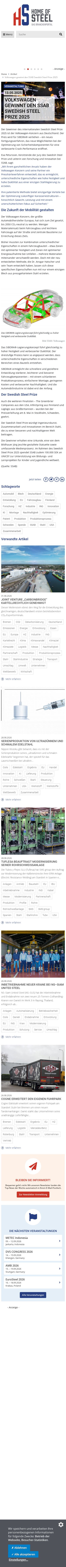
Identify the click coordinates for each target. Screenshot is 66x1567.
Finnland (49, 500)
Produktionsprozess (40, 518)
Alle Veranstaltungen (33, 1294)
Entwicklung (9, 500)
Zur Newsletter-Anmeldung (33, 1194)
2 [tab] (28, 69)
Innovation (53, 506)
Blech (21, 493)
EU (21, 500)
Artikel (13, 74)
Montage (14, 512)
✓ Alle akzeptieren (23, 1554)
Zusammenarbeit (12, 531)
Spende (22, 525)
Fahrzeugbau (34, 500)
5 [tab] (38, 69)
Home (4, 74)
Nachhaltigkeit (30, 512)
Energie (49, 493)
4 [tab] (34, 69)
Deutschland (34, 493)
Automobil (8, 493)
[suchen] (61, 34)
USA (52, 525)
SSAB (33, 525)
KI (4, 512)
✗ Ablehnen (19, 1548)
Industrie (30, 506)
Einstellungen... (18, 1560)
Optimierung (49, 512)
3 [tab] (31, 69)
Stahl (42, 525)
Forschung (8, 506)
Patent (6, 518)
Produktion (20, 518)
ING (41, 506)
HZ (19, 506)
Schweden (8, 525)
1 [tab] (24, 69)
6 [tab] (41, 69)
